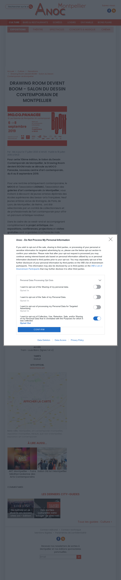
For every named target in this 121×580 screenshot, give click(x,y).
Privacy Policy (77, 340)
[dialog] (60, 290)
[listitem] (60, 280)
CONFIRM (39, 329)
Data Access (60, 340)
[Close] (111, 240)
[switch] (97, 287)
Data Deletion (43, 340)
